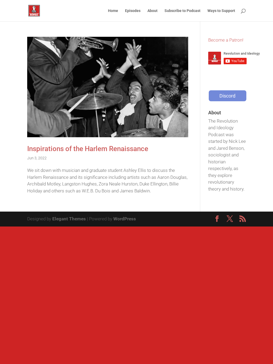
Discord (227, 96)
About (152, 11)
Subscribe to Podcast (182, 11)
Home (113, 11)
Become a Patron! (225, 40)
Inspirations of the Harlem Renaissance (87, 149)
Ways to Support (221, 11)
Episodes (132, 11)
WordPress (124, 218)
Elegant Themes (69, 218)
